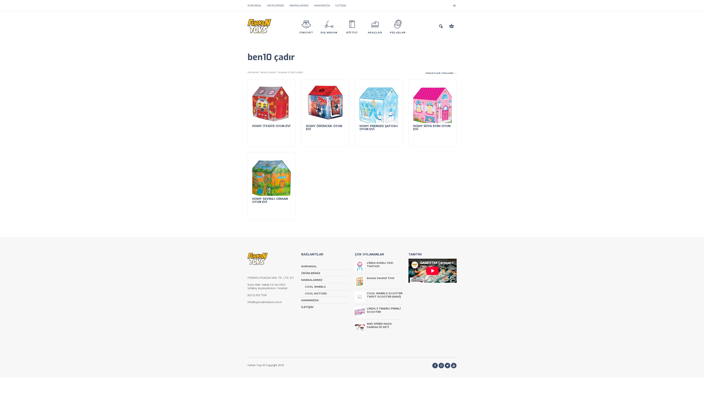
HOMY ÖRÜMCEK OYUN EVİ (324, 127)
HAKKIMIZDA (322, 5)
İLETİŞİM (340, 5)
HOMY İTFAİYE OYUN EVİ (271, 126)
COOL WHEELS (315, 286)
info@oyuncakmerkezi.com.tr (264, 302)
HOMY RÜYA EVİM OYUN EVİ (431, 127)
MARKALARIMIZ (299, 5)
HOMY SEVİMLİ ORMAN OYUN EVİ (270, 200)
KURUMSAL (254, 5)
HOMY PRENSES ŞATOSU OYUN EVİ (379, 127)
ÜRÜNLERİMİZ (275, 5)
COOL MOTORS (316, 293)
